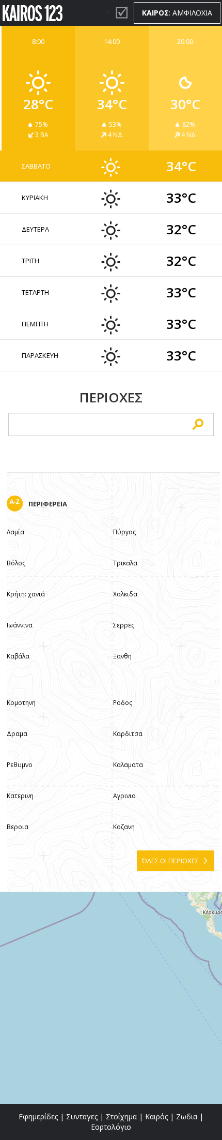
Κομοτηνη (21, 702)
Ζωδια (186, 1116)
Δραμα (17, 733)
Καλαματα (128, 764)
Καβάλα (18, 656)
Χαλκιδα (125, 594)
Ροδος (122, 702)
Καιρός (156, 1116)
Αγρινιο (124, 795)
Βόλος (16, 563)
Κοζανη (124, 826)
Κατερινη (20, 795)
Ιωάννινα (20, 625)
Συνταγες (82, 1116)
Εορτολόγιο (111, 1127)
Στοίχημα (121, 1116)
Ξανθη (122, 656)
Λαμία (15, 532)
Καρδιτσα (127, 733)
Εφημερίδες (38, 1116)
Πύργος (124, 532)
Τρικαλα (125, 563)
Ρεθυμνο (20, 764)
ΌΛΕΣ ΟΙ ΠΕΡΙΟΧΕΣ (170, 860)
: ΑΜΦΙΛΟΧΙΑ (177, 13)
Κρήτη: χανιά (26, 594)
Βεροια (17, 826)
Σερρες (123, 625)
